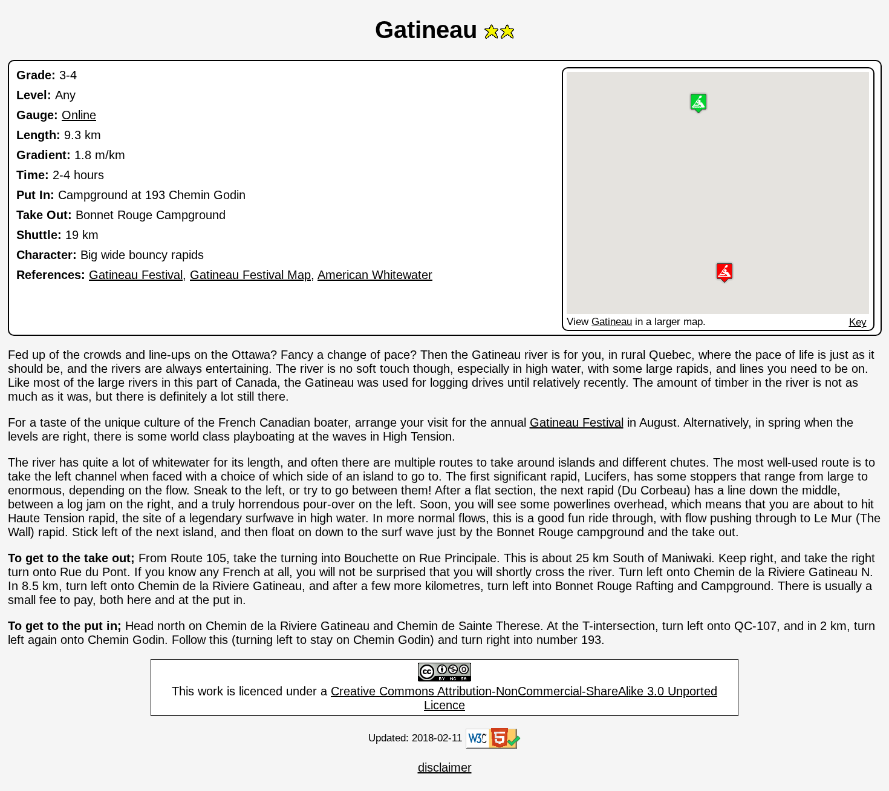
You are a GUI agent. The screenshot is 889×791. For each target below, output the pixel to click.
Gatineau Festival (136, 274)
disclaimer (445, 767)
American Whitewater (375, 274)
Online (79, 115)
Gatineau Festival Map (250, 274)
